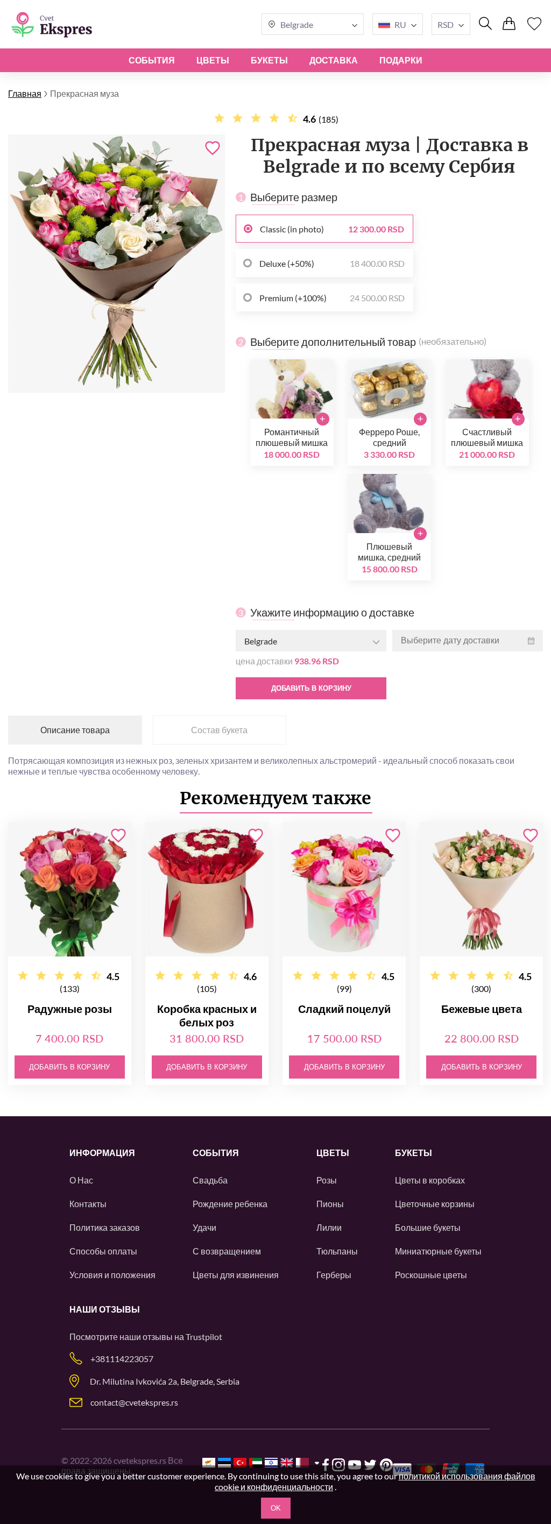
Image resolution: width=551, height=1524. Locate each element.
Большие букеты (428, 1227)
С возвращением (227, 1251)
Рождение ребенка (230, 1204)
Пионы (330, 1204)
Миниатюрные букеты (438, 1251)
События (152, 60)
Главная (24, 93)
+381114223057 (121, 1358)
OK (276, 1508)
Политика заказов (104, 1227)
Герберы (333, 1275)
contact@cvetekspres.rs (134, 1402)
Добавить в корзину (311, 688)
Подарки (400, 60)
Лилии (329, 1227)
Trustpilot (204, 1336)
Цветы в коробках (430, 1180)
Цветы (212, 60)
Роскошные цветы (431, 1275)
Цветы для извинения (236, 1275)
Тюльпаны (337, 1251)
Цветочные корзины (435, 1204)
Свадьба (210, 1180)
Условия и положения (112, 1275)
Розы (326, 1180)
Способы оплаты (103, 1251)
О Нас (81, 1180)
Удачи (204, 1227)
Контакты (88, 1204)
